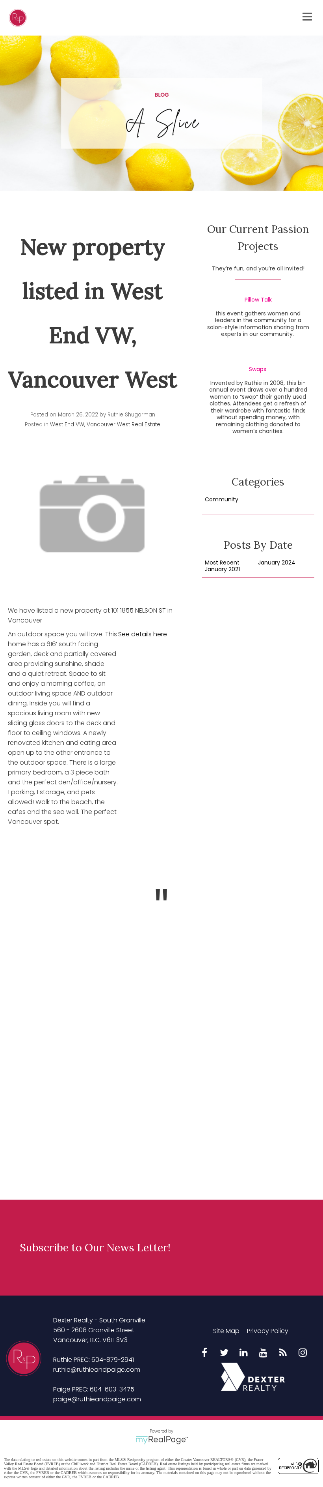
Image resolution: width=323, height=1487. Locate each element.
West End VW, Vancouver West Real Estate (105, 424)
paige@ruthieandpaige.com (97, 1399)
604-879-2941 (112, 1359)
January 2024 (276, 562)
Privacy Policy (267, 1330)
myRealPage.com (161, 1440)
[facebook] (204, 1353)
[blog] (283, 1353)
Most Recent (222, 562)
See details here (142, 634)
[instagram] (303, 1353)
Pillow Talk (258, 300)
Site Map (226, 1330)
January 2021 (222, 569)
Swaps (257, 369)
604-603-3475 (112, 1389)
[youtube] (263, 1353)
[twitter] (224, 1353)
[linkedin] (244, 1353)
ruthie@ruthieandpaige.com (96, 1369)
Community (221, 499)
